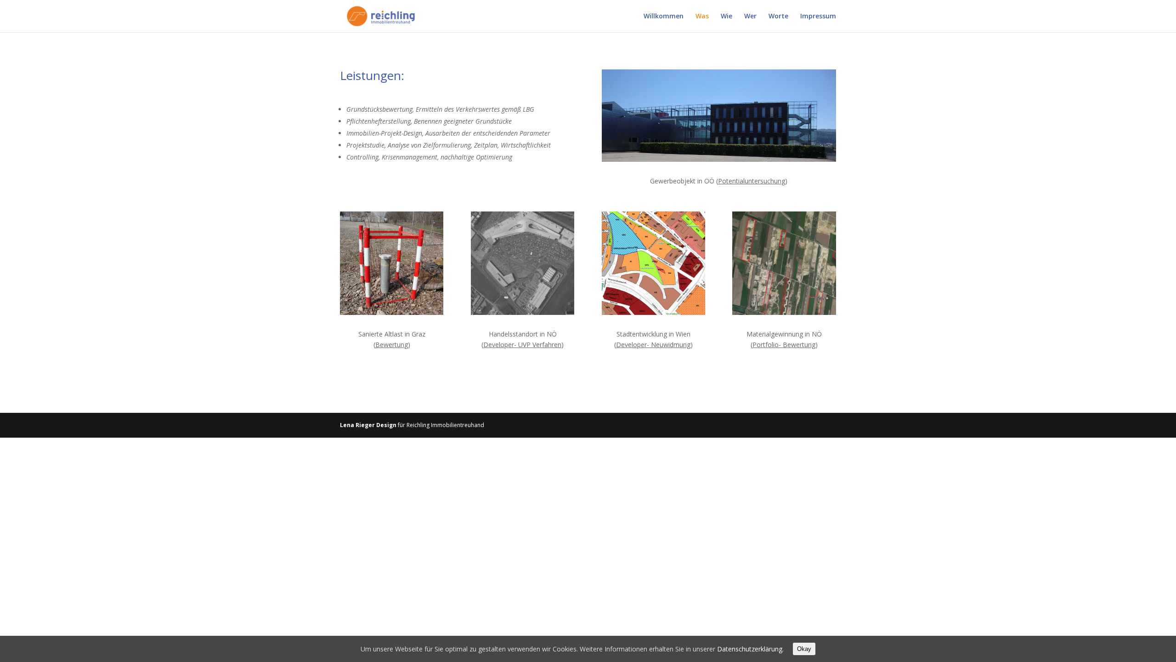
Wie (726, 16)
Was (702, 16)
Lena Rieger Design (368, 425)
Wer (750, 16)
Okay (804, 648)
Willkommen (664, 16)
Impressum (818, 16)
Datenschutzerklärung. (750, 649)
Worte (778, 16)
